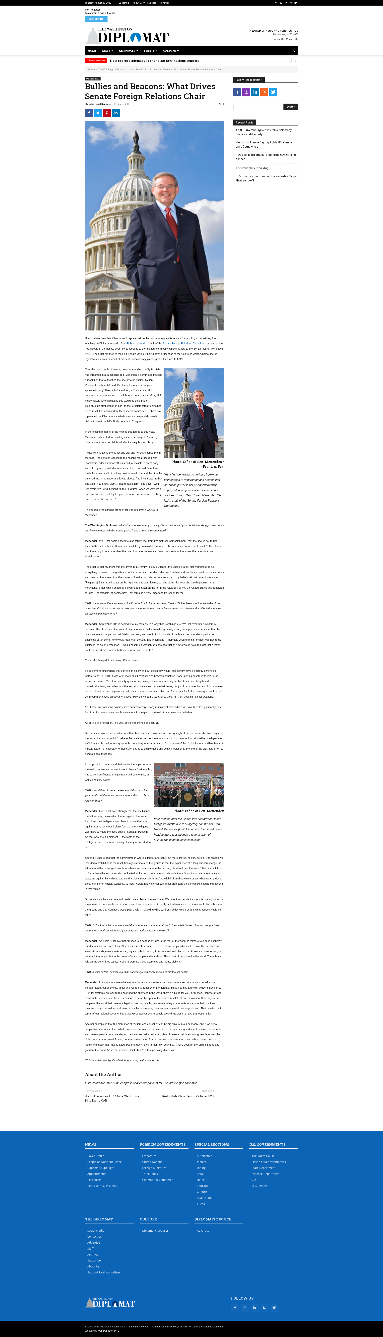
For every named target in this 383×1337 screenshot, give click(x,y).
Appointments (96, 1174)
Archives (93, 1254)
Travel (201, 1204)
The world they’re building (131, 61)
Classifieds (94, 1180)
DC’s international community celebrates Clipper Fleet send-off (267, 178)
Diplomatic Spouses (155, 1230)
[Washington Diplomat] (127, 34)
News (106, 50)
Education (203, 1186)
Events (149, 50)
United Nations (152, 1162)
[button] (293, 51)
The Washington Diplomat (113, 69)
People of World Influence (104, 1162)
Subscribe (124, 2)
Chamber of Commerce (157, 1180)
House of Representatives (269, 1162)
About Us (137, 2)
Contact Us (292, 39)
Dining (201, 1168)
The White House (263, 1156)
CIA (254, 1180)
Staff (90, 1248)
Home (92, 50)
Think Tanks (150, 1174)
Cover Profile (95, 1156)
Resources (127, 50)
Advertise (164, 2)
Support (151, 2)
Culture (169, 50)
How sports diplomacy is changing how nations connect (266, 157)
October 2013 (138, 69)
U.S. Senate (259, 1186)
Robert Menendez (137, 343)
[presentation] (289, 60)
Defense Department (266, 1174)
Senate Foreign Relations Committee (184, 343)
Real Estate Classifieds (102, 1186)
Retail (200, 1174)
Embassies (149, 1156)
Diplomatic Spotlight (101, 1168)
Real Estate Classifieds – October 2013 (188, 1096)
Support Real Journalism (103, 1272)
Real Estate (204, 1198)
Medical (202, 1162)
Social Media (95, 1230)
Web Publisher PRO (108, 1330)
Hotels (201, 1180)
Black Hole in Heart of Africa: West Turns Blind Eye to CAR (112, 1098)
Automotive (204, 1156)
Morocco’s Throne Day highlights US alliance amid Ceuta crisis (264, 144)
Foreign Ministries (154, 1168)
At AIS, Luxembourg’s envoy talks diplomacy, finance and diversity (264, 132)
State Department (263, 1168)
